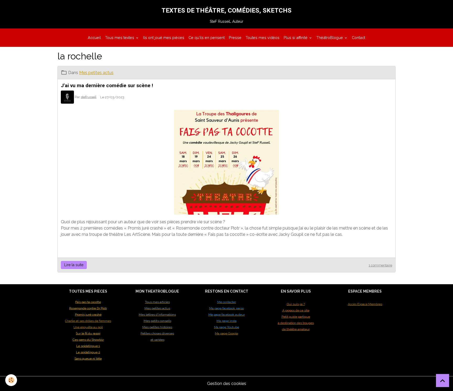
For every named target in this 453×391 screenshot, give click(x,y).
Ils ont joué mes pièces (163, 37)
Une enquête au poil (88, 327)
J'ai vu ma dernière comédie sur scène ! (107, 85)
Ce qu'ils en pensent (206, 37)
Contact (358, 37)
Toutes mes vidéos (262, 37)
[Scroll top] (442, 380)
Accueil (94, 37)
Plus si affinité (296, 37)
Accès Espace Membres (365, 304)
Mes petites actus (96, 72)
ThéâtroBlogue (330, 37)
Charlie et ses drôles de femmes (88, 321)
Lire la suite (73, 265)
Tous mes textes (120, 37)
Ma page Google (226, 333)
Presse (235, 37)
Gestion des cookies (226, 383)
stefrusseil (88, 96)
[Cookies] (11, 380)
